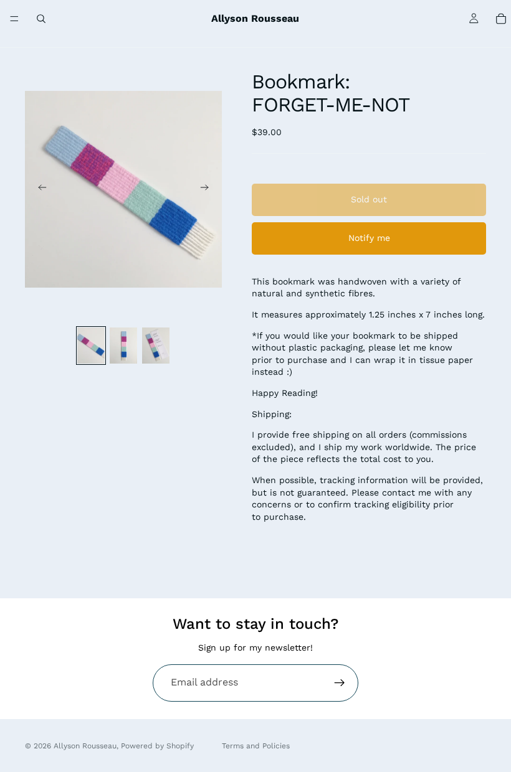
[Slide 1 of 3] (91, 345)
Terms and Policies (256, 745)
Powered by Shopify (157, 745)
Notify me (369, 238)
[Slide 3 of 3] (156, 345)
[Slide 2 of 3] (123, 345)
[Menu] (14, 18)
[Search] (41, 18)
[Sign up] (340, 683)
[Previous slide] (38, 189)
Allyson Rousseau (85, 745)
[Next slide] (208, 189)
